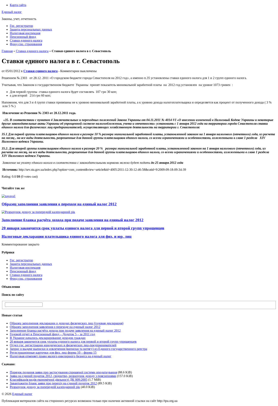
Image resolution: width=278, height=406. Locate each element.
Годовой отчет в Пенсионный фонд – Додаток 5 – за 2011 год (52, 334)
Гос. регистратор (21, 26)
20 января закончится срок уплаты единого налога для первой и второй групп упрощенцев (83, 228)
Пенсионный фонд (23, 37)
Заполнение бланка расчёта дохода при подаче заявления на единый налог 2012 (72, 220)
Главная (7, 51)
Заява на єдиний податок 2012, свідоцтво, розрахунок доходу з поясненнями (63, 376)
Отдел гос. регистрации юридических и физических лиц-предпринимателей (63, 345)
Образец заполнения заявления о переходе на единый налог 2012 (59, 204)
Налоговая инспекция (25, 33)
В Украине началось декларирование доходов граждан (47, 338)
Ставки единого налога (26, 40)
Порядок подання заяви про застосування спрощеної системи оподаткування (63, 372)
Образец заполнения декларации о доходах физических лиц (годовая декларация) (66, 323)
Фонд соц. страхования (26, 44)
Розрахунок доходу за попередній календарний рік (45, 387)
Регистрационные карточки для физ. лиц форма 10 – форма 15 (53, 352)
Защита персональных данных (31, 29)
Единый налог (12, 12)
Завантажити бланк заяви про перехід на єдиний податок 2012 (53, 383)
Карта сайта (18, 5)
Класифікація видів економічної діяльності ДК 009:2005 (48, 379)
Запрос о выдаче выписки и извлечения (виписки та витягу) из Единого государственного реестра (78, 349)
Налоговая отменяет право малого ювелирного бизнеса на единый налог (60, 356)
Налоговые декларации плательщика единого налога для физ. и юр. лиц (66, 236)
